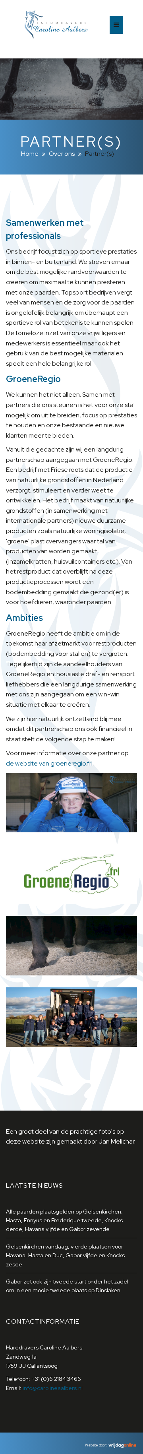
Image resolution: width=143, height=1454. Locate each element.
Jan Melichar (116, 1141)
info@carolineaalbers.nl (53, 1388)
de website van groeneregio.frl (49, 763)
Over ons (62, 153)
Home (30, 153)
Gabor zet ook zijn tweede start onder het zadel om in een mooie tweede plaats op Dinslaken (67, 1286)
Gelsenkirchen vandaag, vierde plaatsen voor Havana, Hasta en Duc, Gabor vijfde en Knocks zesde (65, 1255)
